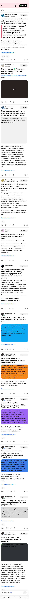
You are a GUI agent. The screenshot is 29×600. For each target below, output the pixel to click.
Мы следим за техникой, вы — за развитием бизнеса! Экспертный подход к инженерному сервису (13, 113)
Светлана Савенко (10, 180)
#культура (14, 75)
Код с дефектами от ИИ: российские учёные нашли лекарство (11, 539)
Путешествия (8, 181)
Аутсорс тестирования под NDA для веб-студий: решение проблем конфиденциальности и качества (14, 21)
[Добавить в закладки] (6, 175)
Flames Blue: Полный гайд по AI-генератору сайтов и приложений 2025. (13, 320)
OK (25, 592)
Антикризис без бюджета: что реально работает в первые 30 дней (12, 236)
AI (5, 315)
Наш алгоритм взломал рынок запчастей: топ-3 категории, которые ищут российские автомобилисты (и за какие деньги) (12, 274)
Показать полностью (7, 52)
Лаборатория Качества (11, 14)
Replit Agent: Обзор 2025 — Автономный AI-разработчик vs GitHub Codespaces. (13, 360)
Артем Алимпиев (10, 313)
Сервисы (7, 16)
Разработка (8, 355)
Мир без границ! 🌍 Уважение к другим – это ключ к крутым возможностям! (12, 71)
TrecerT (7, 230)
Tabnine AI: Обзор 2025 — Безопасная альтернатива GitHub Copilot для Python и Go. (13, 405)
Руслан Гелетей (9, 107)
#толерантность (6, 75)
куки (11, 592)
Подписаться (23, 15)
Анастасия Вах (9, 64)
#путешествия (22, 75)
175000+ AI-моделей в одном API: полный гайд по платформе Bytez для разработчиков (13, 503)
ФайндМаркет (9, 265)
